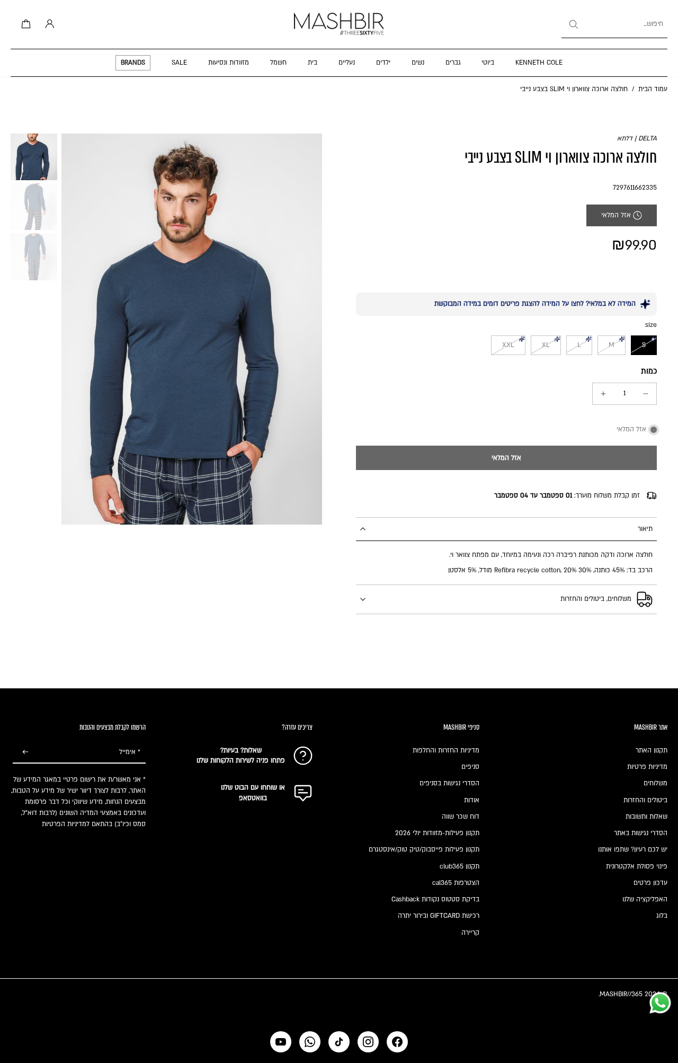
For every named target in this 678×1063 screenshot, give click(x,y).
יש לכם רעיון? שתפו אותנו (632, 849)
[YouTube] (280, 1041)
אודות (471, 800)
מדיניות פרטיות (647, 767)
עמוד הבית (652, 89)
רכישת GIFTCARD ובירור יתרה (438, 915)
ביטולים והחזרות (645, 800)
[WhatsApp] (309, 1041)
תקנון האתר (651, 750)
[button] (506, 458)
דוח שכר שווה (460, 816)
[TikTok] (339, 1041)
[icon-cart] (24, 24)
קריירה (470, 932)
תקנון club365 (459, 866)
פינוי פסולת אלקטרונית (636, 866)
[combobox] (614, 24)
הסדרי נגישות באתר (640, 833)
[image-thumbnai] (34, 157)
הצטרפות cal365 (455, 883)
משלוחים (655, 783)
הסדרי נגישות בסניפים (449, 783)
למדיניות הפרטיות (66, 824)
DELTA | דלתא (637, 138)
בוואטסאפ (253, 798)
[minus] (645, 393)
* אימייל (129, 752)
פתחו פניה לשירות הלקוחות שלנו (241, 760)
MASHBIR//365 (621, 994)
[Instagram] (368, 1041)
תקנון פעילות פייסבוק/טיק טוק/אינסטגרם (424, 849)
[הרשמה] (25, 752)
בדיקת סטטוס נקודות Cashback (435, 899)
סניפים (470, 767)
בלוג (661, 915)
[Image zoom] (191, 329)
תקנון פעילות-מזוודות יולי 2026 (437, 833)
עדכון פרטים (650, 883)
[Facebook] (397, 1041)
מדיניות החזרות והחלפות (446, 750)
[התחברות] (47, 24)
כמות (649, 371)
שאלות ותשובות (646, 816)
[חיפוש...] (573, 24)
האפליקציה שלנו (644, 899)
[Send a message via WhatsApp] (660, 1002)
